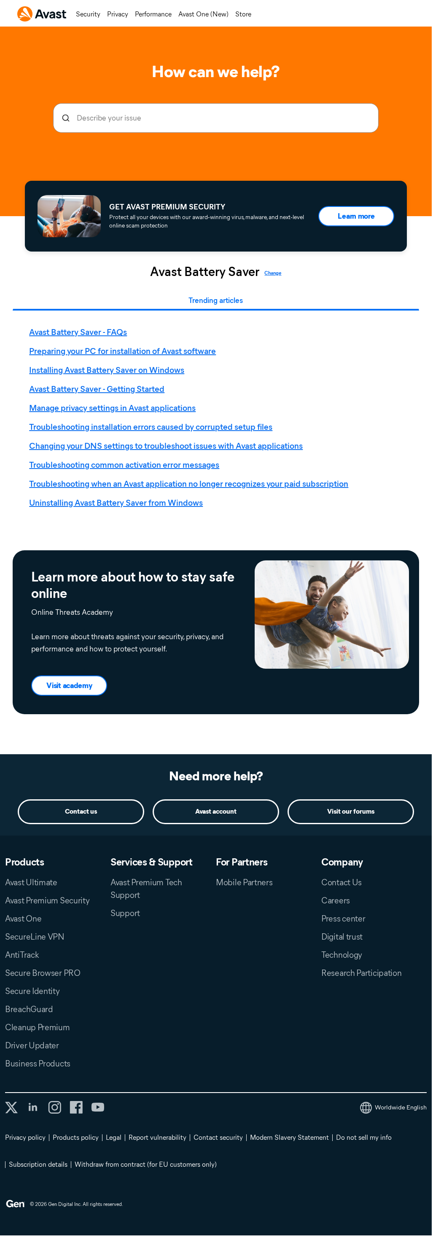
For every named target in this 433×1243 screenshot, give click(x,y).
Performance (153, 14)
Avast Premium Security (47, 900)
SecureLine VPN (35, 937)
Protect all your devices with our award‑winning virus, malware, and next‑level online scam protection (206, 221)
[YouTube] (97, 1107)
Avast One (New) (203, 14)
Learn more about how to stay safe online (132, 585)
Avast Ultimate (31, 882)
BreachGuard (29, 1009)
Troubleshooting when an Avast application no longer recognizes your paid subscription (188, 484)
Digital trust (342, 937)
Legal (113, 1137)
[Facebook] (76, 1107)
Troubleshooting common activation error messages (124, 465)
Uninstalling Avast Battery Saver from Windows (116, 503)
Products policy (76, 1137)
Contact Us (341, 882)
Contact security (218, 1137)
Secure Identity (32, 991)
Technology (341, 955)
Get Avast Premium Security (167, 207)
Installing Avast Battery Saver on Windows (106, 370)
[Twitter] (11, 1107)
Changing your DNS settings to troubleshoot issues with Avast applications (166, 446)
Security (88, 14)
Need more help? (216, 776)
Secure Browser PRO (43, 973)
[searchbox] (215, 118)
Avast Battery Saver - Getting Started (96, 389)
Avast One (23, 918)
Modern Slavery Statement (289, 1137)
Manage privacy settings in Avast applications (112, 408)
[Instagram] (54, 1107)
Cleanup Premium (37, 1027)
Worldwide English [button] (401, 1107)
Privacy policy (25, 1137)
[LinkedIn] (33, 1107)
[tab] (218, 417)
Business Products (37, 1063)
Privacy (117, 14)
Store (243, 14)
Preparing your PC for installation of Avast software (122, 351)
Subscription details (38, 1164)
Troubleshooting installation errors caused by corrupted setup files (150, 427)
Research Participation (361, 973)
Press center (343, 918)
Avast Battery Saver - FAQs (78, 332)
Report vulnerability (157, 1137)
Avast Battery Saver (204, 271)
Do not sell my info (364, 1137)
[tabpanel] (218, 417)
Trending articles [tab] (215, 300)
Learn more (356, 216)
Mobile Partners (244, 882)
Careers (335, 900)
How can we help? (216, 71)
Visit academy (69, 685)
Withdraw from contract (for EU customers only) (146, 1164)
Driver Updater (32, 1045)
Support (125, 913)
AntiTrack (22, 955)
